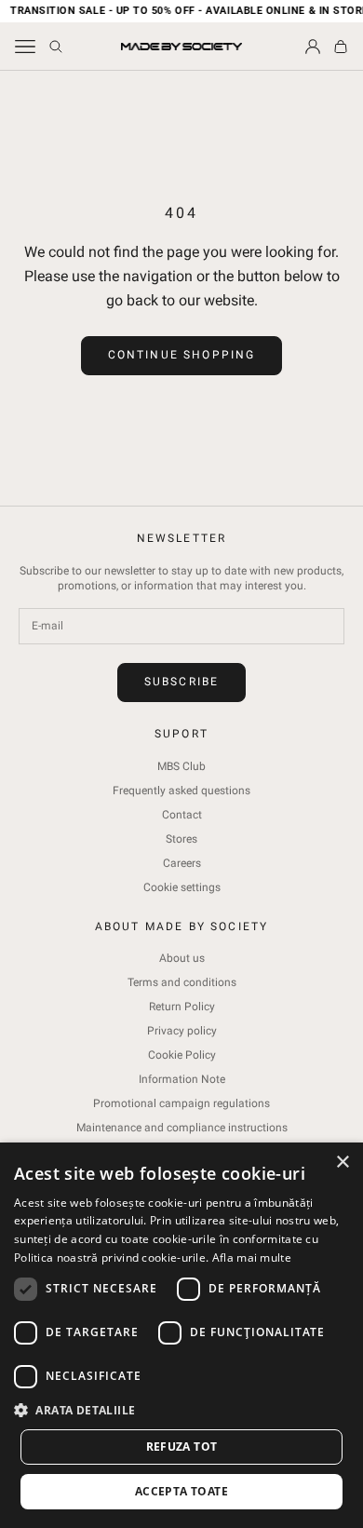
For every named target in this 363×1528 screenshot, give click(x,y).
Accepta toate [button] (181, 1491)
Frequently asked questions (181, 790)
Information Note (182, 1079)
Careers (182, 863)
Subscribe (181, 681)
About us (182, 958)
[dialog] (181, 1335)
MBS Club (181, 766)
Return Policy (182, 1006)
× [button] (342, 1163)
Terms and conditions (182, 982)
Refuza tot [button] (182, 1446)
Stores (181, 838)
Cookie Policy (182, 1054)
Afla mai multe (251, 1257)
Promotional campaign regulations (181, 1103)
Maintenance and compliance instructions (182, 1127)
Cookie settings (182, 887)
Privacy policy (182, 1030)
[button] (181, 1410)
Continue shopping (182, 354)
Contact (182, 814)
